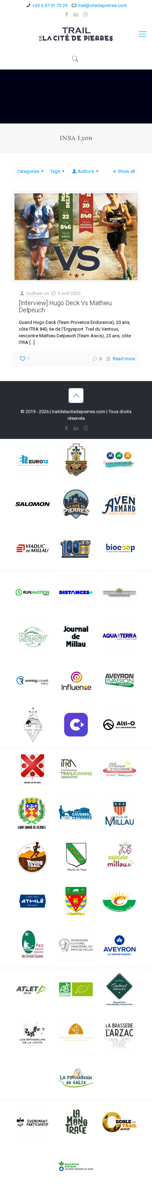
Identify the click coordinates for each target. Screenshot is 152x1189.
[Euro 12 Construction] (32, 460)
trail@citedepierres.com (102, 5)
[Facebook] (67, 14)
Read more (124, 358)
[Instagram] (85, 14)
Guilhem (34, 293)
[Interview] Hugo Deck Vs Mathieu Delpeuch (65, 306)
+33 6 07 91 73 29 (50, 5)
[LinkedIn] (76, 14)
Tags (55, 171)
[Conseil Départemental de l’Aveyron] (119, 946)
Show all (126, 171)
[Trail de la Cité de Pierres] (76, 34)
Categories (28, 171)
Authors (86, 171)
